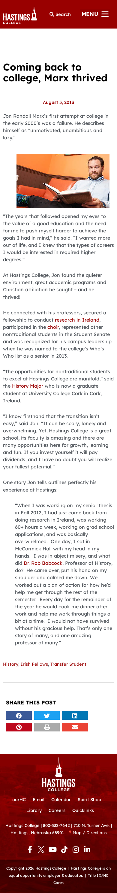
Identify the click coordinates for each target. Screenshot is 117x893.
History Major (27, 386)
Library (34, 810)
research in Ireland (77, 320)
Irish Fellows (34, 664)
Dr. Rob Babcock (43, 563)
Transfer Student (68, 664)
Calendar (61, 799)
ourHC (19, 799)
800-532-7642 (56, 825)
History (10, 664)
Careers (57, 810)
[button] (95, 14)
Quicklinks (83, 810)
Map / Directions (90, 832)
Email (38, 799)
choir (53, 327)
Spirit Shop (89, 799)
